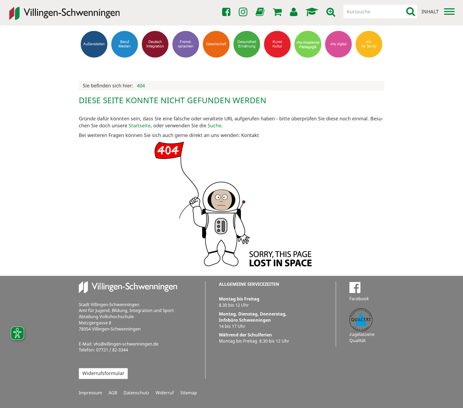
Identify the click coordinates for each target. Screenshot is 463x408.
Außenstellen (94, 63)
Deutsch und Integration (155, 66)
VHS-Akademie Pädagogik (308, 66)
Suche (214, 125)
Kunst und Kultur (277, 66)
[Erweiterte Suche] (331, 12)
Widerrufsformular (103, 373)
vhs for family (369, 63)
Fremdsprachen (185, 63)
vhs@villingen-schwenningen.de (126, 344)
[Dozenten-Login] (313, 12)
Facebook (359, 299)
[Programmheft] (261, 13)
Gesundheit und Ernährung (247, 68)
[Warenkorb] (278, 12)
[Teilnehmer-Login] (294, 12)
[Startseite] (64, 9)
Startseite (140, 125)
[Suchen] (410, 11)
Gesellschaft (216, 63)
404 (141, 85)
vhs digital (338, 63)
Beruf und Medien (124, 66)
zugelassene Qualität (362, 337)
